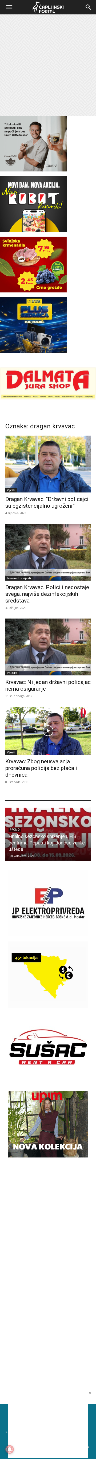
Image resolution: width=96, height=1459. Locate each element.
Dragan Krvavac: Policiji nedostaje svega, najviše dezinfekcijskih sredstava (47, 594)
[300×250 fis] (33, 325)
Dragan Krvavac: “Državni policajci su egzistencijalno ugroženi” (47, 502)
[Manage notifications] (9, 1449)
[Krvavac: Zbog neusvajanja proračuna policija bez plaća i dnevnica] (48, 731)
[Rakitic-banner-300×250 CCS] (33, 170)
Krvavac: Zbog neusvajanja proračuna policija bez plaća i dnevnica (41, 768)
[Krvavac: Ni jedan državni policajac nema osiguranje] (48, 647)
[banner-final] (48, 1156)
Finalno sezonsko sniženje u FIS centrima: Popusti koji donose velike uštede (47, 843)
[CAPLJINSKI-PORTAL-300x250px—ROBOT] (33, 230)
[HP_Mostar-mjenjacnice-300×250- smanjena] (48, 1006)
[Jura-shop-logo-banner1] (48, 398)
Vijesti (11, 490)
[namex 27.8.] (33, 291)
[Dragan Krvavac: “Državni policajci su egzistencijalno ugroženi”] (48, 464)
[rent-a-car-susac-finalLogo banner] (48, 1078)
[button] (9, 7)
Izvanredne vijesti (19, 578)
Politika (12, 673)
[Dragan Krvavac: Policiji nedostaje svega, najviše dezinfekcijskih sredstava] (48, 552)
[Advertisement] (48, 65)
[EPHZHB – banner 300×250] (48, 934)
